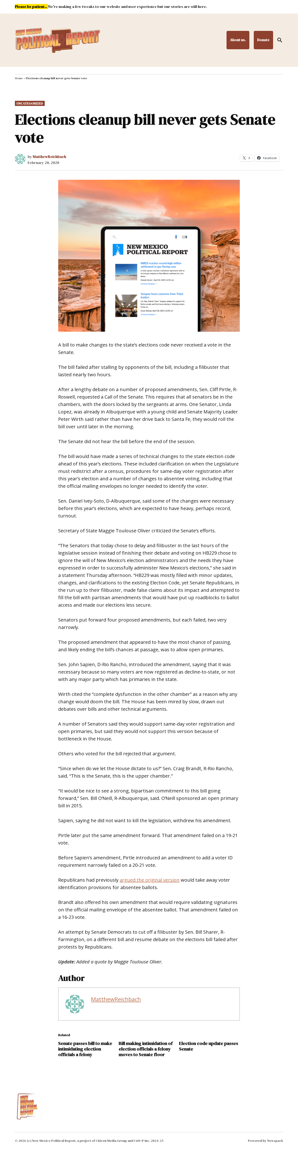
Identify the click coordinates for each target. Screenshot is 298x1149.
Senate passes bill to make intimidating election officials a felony (85, 1049)
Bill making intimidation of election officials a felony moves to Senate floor (146, 1049)
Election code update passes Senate (208, 1046)
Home (19, 78)
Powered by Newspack (265, 1140)
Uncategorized (30, 103)
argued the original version (149, 880)
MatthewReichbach (49, 156)
